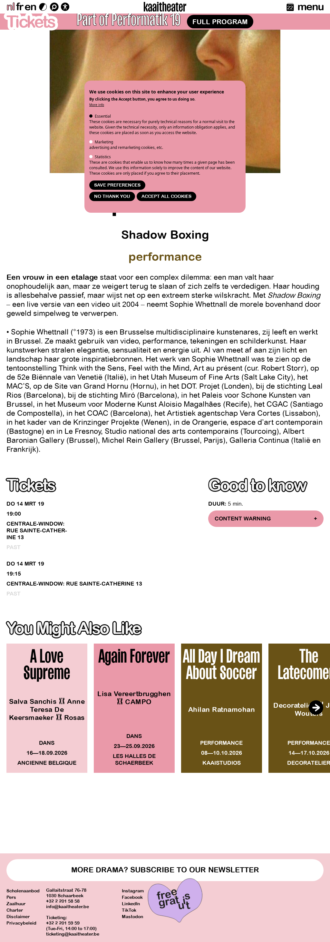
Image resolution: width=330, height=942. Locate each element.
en (30, 7)
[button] (315, 707)
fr (19, 7)
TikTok (129, 910)
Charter (14, 910)
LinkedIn (131, 904)
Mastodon (132, 916)
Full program (220, 22)
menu (310, 7)
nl (10, 7)
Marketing (104, 142)
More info (96, 104)
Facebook (132, 897)
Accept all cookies (166, 196)
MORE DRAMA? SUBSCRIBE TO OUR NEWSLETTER (165, 870)
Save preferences (117, 185)
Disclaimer (18, 916)
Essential (103, 116)
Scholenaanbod (23, 891)
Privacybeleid (21, 923)
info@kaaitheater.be (67, 906)
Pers (11, 897)
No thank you (112, 196)
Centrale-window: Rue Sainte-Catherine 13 (36, 530)
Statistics (103, 157)
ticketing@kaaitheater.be (72, 934)
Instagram (133, 891)
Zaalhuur (15, 904)
